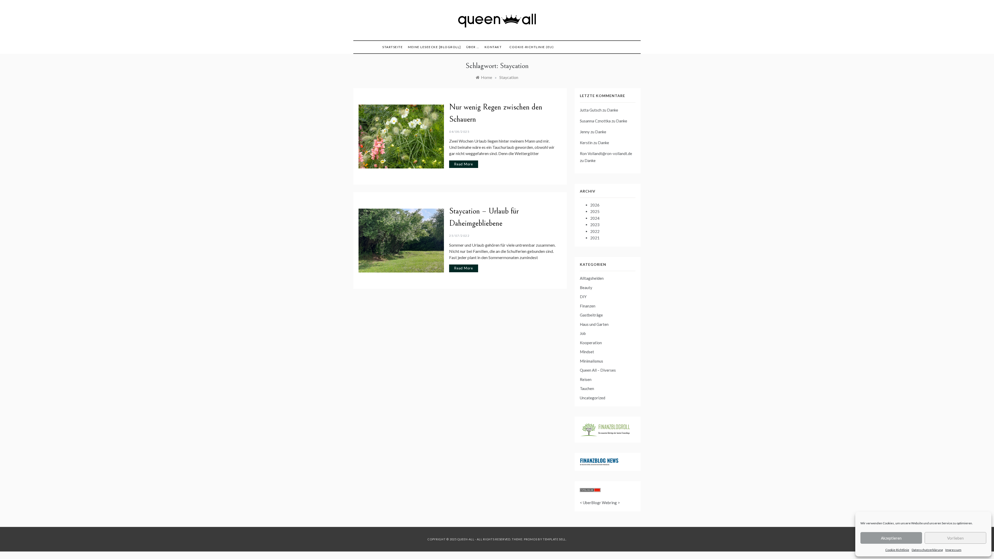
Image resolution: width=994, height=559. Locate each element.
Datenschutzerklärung (927, 550)
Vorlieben (955, 538)
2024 (595, 218)
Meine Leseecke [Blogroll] (434, 47)
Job (583, 333)
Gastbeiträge (591, 315)
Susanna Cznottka (595, 121)
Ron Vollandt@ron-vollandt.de (606, 153)
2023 (595, 224)
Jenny (585, 131)
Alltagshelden (592, 278)
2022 (595, 231)
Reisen (585, 379)
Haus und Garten (594, 324)
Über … (472, 47)
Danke (612, 110)
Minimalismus (591, 361)
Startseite (392, 47)
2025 (595, 211)
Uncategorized (592, 397)
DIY (583, 296)
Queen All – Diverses (598, 370)
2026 (595, 205)
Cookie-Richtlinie (897, 550)
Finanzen (587, 306)
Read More (463, 164)
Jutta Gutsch (591, 110)
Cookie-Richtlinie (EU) (531, 47)
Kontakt (493, 47)
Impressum (953, 550)
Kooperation (591, 342)
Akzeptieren (891, 538)
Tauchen (587, 388)
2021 (595, 238)
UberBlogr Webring (600, 502)
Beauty (586, 287)
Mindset (587, 351)
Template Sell (554, 539)
